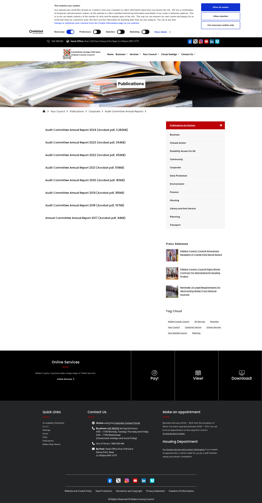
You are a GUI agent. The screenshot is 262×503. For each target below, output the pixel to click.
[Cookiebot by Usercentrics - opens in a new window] (36, 32)
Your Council (58, 111)
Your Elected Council (177, 333)
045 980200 (57, 41)
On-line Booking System (174, 434)
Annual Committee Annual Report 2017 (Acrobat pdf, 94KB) (85, 218)
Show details (160, 32)
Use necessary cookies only (220, 25)
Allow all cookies (221, 7)
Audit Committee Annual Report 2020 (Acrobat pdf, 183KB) (85, 180)
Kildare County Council (178, 321)
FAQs (45, 437)
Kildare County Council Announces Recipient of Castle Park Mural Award (201, 253)
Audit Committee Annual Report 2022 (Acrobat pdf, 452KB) (85, 155)
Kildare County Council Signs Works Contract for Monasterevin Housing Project (200, 273)
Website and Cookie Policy (78, 490)
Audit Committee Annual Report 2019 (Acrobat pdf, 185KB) (84, 192)
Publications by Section (182, 125)
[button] (122, 54)
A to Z (45, 426)
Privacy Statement (155, 490)
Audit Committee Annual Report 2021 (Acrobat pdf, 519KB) (84, 167)
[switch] (97, 32)
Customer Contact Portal (127, 423)
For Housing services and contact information (184, 449)
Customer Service (193, 327)
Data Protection (104, 490)
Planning (196, 333)
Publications (77, 111)
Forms (45, 434)
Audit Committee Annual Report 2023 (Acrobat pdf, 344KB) (85, 142)
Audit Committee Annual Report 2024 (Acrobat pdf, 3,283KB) (86, 130)
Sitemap (46, 430)
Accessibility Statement (53, 423)
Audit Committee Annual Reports (124, 111)
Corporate (94, 111)
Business (214, 321)
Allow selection (220, 16)
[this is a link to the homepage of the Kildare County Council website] (46, 111)
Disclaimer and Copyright (129, 490)
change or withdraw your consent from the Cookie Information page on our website (96, 23)
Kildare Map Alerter (51, 444)
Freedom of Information (181, 490)
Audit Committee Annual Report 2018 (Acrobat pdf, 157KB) (84, 205)
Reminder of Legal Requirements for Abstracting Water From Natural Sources (200, 291)
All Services (199, 321)
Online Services (213, 327)
